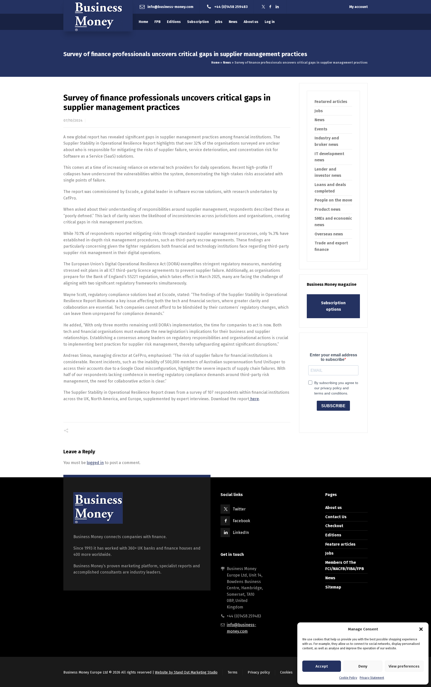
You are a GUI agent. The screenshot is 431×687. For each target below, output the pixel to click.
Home (215, 62)
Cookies (286, 672)
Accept (322, 666)
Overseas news (329, 234)
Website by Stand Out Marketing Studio (186, 672)
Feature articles (340, 544)
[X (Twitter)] (263, 7)
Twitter (239, 509)
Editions (333, 535)
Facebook (241, 520)
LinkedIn (241, 532)
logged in (95, 462)
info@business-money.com (170, 6)
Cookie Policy (348, 678)
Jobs (319, 110)
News (227, 62)
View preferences (404, 666)
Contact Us (335, 516)
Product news (327, 209)
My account (358, 7)
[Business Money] (98, 15)
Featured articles (331, 101)
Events (321, 129)
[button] (421, 629)
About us (333, 507)
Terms (232, 672)
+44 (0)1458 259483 (231, 6)
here (254, 398)
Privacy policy (259, 672)
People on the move (333, 200)
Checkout (334, 525)
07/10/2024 (73, 120)
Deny (362, 666)
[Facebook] (270, 7)
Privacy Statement (372, 678)
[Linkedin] (277, 7)
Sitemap (333, 587)
